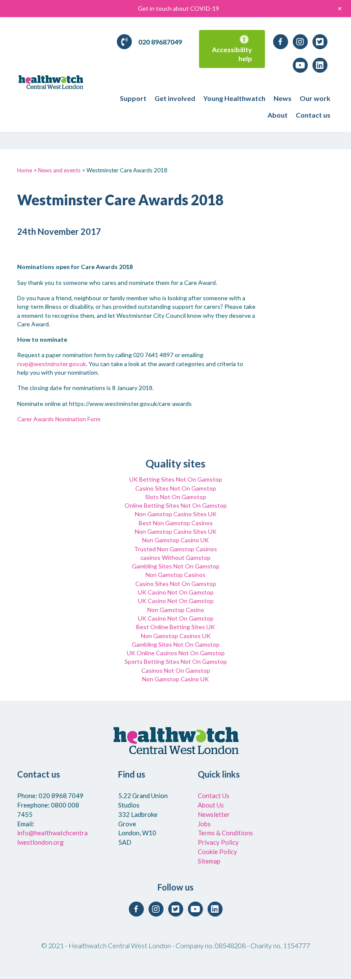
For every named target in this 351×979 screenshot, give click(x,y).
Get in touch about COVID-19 (178, 8)
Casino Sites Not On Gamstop (175, 488)
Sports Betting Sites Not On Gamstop (176, 661)
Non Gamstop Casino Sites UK (176, 514)
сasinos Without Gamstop (175, 557)
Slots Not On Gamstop (175, 496)
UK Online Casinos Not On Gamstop (176, 653)
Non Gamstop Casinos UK (176, 635)
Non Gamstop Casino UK (175, 540)
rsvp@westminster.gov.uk (51, 363)
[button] (232, 49)
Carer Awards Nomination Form (59, 419)
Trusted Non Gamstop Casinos (175, 549)
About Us (211, 805)
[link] (133, 98)
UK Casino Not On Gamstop (176, 592)
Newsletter (214, 814)
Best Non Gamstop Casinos (176, 522)
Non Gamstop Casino (175, 609)
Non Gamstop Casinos (175, 574)
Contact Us (213, 795)
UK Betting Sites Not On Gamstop (175, 479)
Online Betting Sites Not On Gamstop (176, 505)
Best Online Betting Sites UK (175, 626)
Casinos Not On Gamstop (175, 670)
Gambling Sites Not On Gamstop (176, 566)
